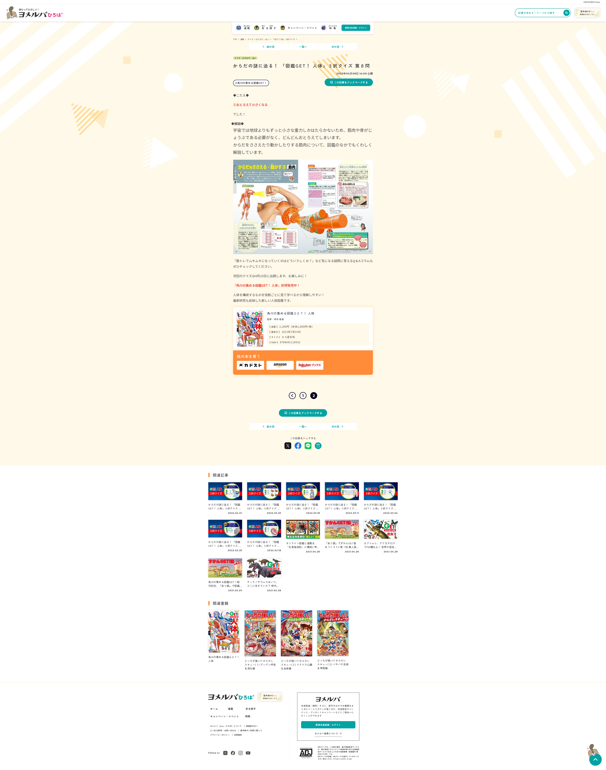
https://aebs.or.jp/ (342, 759)
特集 (247, 716)
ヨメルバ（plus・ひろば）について (226, 726)
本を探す (251, 709)
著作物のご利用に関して (251, 730)
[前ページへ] (292, 395)
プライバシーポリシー (220, 734)
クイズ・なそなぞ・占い (258, 39)
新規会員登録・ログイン (356, 27)
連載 (242, 39)
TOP (235, 39)
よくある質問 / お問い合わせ (223, 730)
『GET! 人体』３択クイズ (283, 39)
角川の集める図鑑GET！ (252, 83)
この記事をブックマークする (351, 82)
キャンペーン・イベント (224, 716)
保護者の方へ (252, 726)
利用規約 (238, 734)
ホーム (214, 709)
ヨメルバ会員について (326, 733)
